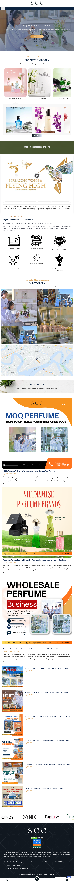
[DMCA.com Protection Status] (37, 838)
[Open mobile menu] (3, 8)
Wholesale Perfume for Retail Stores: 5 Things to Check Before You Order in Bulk (47, 716)
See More (37, 36)
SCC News (16, 474)
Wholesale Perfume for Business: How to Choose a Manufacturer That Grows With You (32, 649)
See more (6, 484)
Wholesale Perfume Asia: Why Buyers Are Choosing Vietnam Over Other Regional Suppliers (46, 740)
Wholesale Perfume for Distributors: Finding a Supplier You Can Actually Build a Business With (48, 668)
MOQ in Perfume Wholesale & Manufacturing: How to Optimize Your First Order (29, 471)
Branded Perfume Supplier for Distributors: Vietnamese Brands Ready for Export (46, 692)
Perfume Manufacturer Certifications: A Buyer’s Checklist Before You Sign (46, 788)
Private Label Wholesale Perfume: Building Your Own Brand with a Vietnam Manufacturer (47, 764)
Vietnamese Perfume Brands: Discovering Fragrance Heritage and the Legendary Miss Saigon (35, 560)
